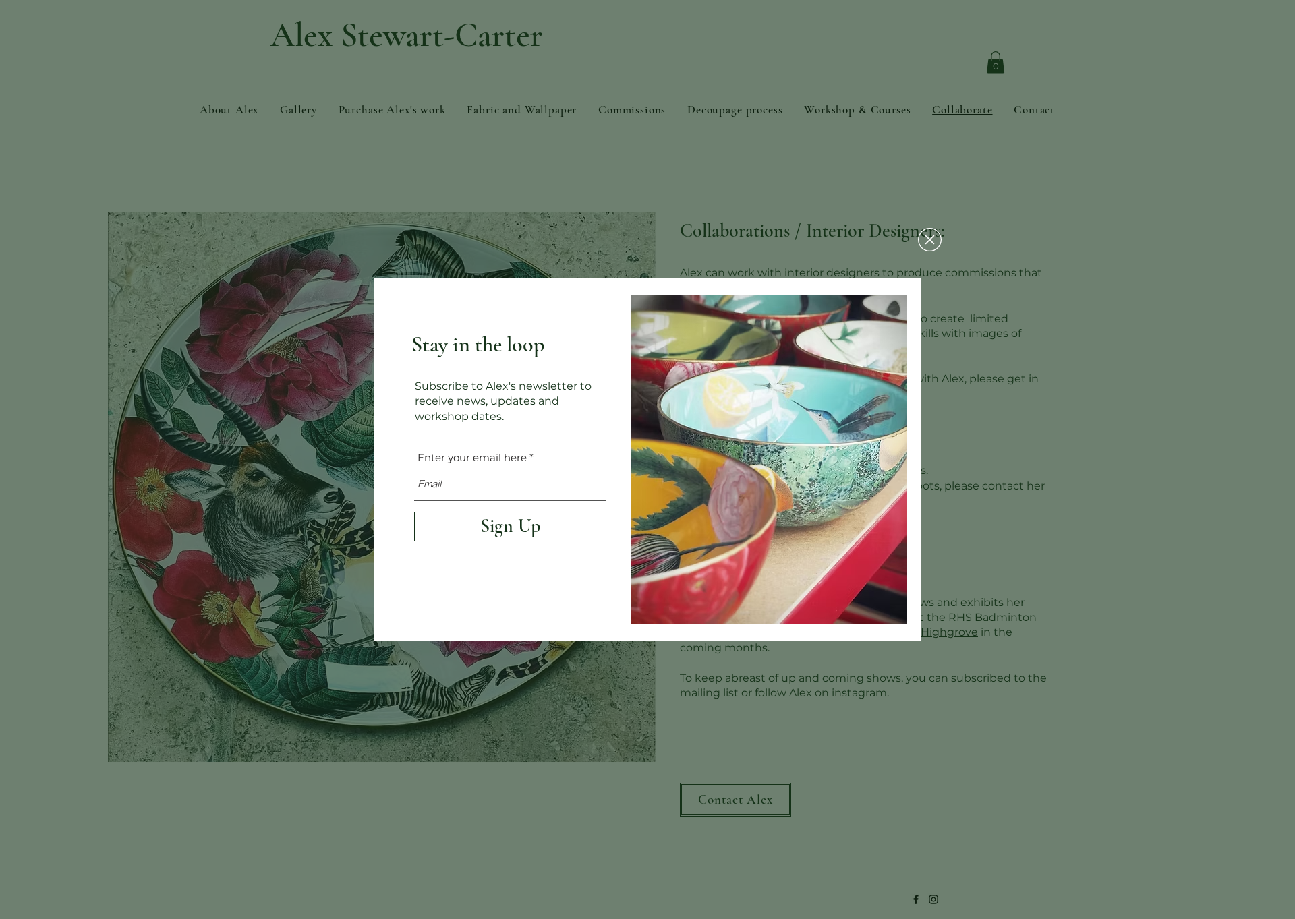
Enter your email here (472, 457)
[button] (930, 239)
